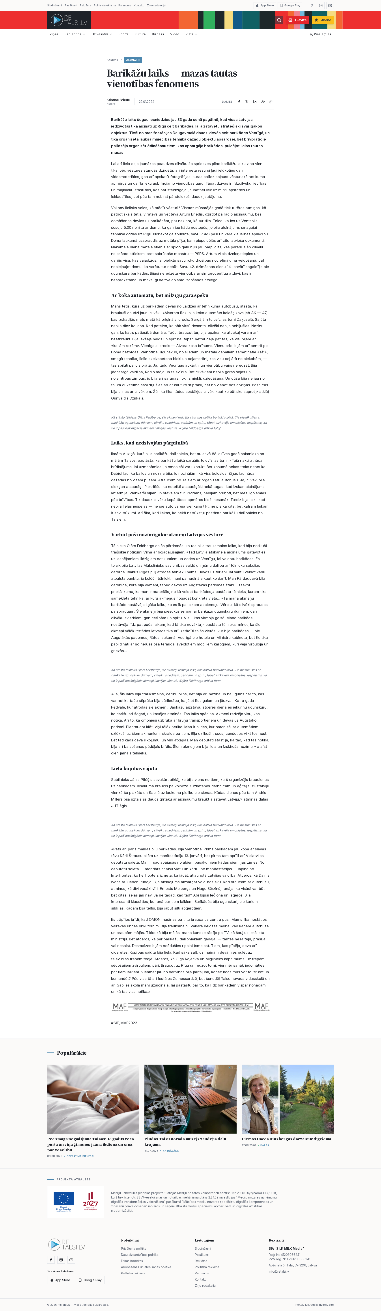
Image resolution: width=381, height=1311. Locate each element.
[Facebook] (311, 5)
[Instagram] (321, 5)
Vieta (189, 34)
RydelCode (326, 1304)
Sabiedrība (73, 34)
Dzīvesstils (100, 34)
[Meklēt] (279, 20)
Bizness (158, 34)
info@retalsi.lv (279, 1271)
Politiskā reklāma (105, 5)
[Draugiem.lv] (262, 101)
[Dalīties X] (246, 101)
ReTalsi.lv (64, 1304)
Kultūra (140, 34)
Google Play (292, 5)
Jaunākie (133, 60)
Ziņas (54, 34)
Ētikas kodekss (132, 1261)
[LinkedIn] (254, 101)
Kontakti (139, 5)
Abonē (326, 20)
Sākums (112, 60)
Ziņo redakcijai (156, 5)
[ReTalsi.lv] (69, 20)
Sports (124, 34)
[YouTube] (330, 5)
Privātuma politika (133, 1248)
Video (174, 34)
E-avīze (301, 20)
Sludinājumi (54, 5)
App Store (267, 5)
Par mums (124, 5)
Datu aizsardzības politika (140, 1255)
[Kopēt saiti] (270, 101)
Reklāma (85, 5)
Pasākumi (71, 5)
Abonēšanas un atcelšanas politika (146, 1267)
